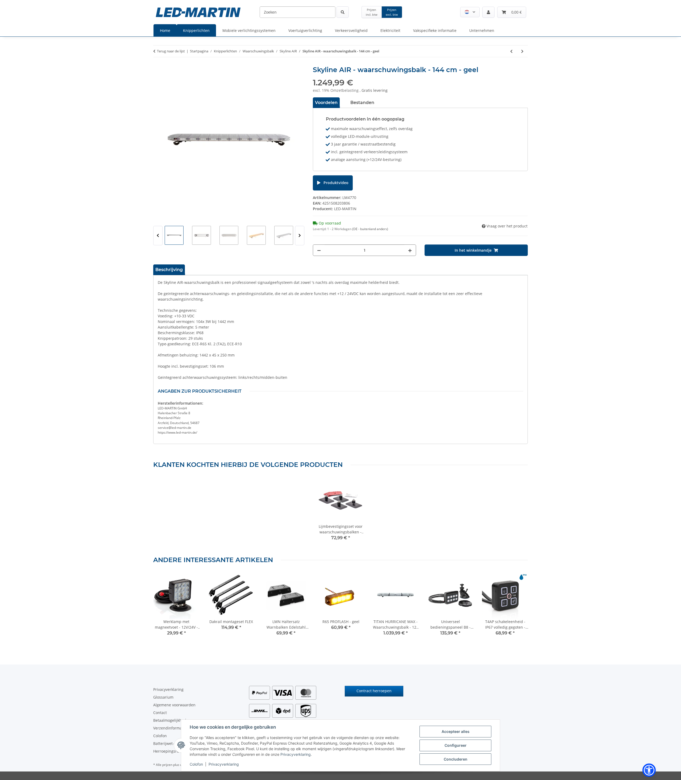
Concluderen (455, 759)
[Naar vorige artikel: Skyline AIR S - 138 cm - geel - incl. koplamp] (511, 51)
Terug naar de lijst (171, 51)
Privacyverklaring (295, 754)
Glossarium (163, 697)
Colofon (196, 764)
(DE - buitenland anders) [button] (370, 229)
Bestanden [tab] (362, 102)
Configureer (456, 745)
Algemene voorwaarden (174, 704)
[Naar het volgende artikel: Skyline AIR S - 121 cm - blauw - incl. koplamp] (522, 51)
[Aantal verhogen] (410, 250)
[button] (470, 12)
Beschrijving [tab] (169, 269)
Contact (160, 712)
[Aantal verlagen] (319, 250)
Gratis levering (375, 90)
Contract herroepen (374, 690)
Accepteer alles (456, 731)
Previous (158, 235)
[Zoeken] (343, 12)
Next (299, 235)
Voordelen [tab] (326, 102)
